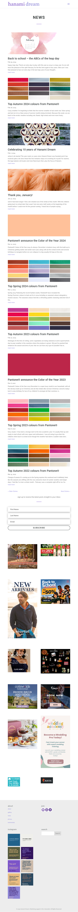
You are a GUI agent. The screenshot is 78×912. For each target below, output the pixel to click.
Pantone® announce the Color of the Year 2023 (37, 379)
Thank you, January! (20, 195)
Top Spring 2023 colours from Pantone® (32, 425)
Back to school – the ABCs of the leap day (33, 58)
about (9, 809)
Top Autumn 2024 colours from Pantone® (33, 104)
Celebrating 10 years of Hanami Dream (32, 149)
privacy (10, 819)
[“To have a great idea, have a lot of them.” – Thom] (27, 853)
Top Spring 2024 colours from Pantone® (32, 286)
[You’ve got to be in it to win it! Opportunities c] (27, 866)
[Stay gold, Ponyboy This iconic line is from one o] (14, 866)
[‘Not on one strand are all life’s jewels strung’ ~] (14, 853)
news (9, 815)
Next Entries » (65, 491)
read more (11, 72)
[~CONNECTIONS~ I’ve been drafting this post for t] (14, 840)
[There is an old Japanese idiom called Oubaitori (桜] (14, 879)
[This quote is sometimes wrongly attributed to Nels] (27, 879)
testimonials (11, 822)
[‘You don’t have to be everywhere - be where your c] (14, 893)
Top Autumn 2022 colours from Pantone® (33, 470)
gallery (10, 812)
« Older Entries (13, 491)
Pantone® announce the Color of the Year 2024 (37, 240)
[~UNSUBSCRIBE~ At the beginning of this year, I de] (27, 840)
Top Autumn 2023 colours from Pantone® (33, 334)
